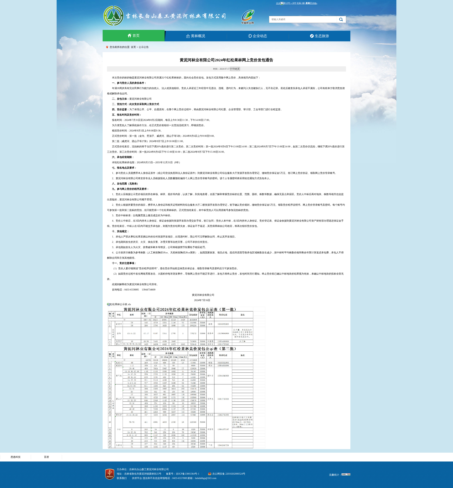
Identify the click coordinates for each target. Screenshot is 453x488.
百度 (46, 457)
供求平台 (137, 478)
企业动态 (260, 36)
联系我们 (122, 478)
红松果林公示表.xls (120, 304)
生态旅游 (322, 36)
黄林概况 (198, 36)
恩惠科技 (16, 457)
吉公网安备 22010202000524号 (228, 473)
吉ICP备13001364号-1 (187, 473)
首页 (136, 35)
